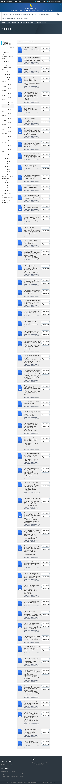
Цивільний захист (22, 18)
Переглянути (45, 51)
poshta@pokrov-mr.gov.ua (54, 1)
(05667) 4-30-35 (7, 764)
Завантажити (45, 48)
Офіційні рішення (29, 22)
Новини (11, 14)
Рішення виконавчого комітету (16, 22)
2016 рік (38, 22)
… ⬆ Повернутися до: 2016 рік (26, 42)
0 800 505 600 (17, 1)
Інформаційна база (44, 14)
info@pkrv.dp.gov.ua (41, 1)
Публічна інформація (8, 18)
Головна (4, 14)
